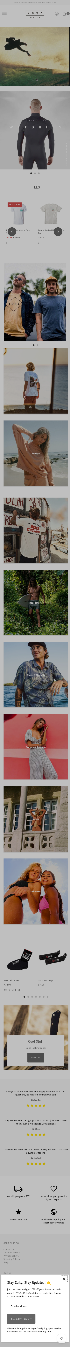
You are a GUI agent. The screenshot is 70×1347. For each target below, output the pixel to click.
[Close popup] (64, 1279)
